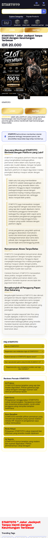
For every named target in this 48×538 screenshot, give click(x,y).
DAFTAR (36, 30)
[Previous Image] (2, 73)
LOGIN (12, 30)
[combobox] (22, 11)
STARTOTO (6, 117)
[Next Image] (46, 73)
